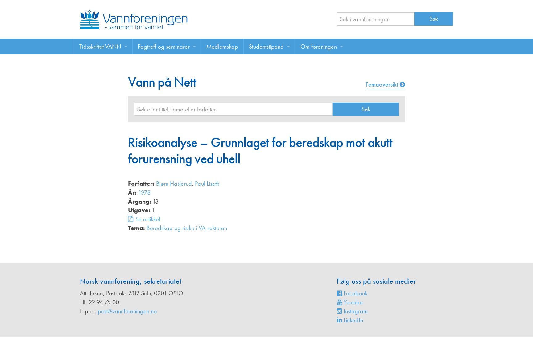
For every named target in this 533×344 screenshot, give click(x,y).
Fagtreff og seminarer (164, 46)
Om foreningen (318, 46)
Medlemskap (222, 46)
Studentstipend (266, 46)
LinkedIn (352, 320)
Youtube (352, 302)
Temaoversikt (383, 84)
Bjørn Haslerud (174, 184)
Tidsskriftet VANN (100, 46)
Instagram (355, 311)
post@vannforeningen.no (127, 311)
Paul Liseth (207, 184)
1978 (144, 192)
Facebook (354, 293)
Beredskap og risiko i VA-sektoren (187, 228)
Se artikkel (147, 219)
